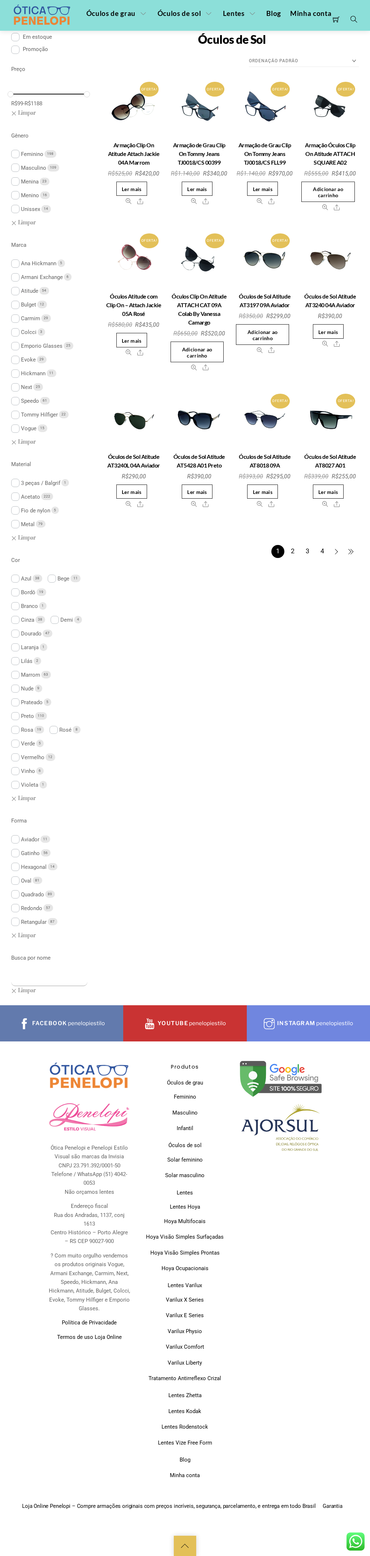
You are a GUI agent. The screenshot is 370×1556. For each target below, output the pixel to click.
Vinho (28, 771)
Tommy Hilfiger (39, 414)
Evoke (28, 359)
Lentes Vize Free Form (185, 1442)
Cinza (27, 620)
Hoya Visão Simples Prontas (185, 1253)
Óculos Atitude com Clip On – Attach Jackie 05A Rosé (134, 305)
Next (26, 387)
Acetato (30, 497)
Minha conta (310, 13)
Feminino (32, 154)
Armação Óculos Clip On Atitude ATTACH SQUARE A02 (330, 153)
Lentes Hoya (185, 1207)
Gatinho (30, 853)
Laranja (30, 647)
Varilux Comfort (185, 1347)
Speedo (30, 401)
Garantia (333, 1506)
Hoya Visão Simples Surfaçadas (185, 1237)
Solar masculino (185, 1175)
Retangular (34, 922)
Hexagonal (34, 867)
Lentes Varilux (185, 1285)
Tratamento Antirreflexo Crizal (185, 1378)
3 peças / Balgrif (40, 483)
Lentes (234, 13)
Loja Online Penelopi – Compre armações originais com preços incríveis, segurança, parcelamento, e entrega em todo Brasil (169, 1506)
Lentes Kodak (184, 1411)
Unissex (30, 209)
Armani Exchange (42, 277)
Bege (63, 578)
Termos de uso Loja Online (89, 1337)
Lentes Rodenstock (185, 1427)
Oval (26, 881)
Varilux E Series (185, 1315)
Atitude (29, 291)
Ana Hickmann (38, 263)
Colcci (28, 332)
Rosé (65, 730)
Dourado (31, 633)
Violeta (29, 785)
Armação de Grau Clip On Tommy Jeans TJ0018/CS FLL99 (264, 153)
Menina (30, 181)
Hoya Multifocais (185, 1221)
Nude (27, 688)
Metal (28, 524)
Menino (30, 195)
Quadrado (32, 894)
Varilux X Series (185, 1300)
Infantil (185, 1128)
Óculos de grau (110, 13)
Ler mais (131, 189)
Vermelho (32, 757)
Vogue (28, 428)
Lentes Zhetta (185, 1395)
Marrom (30, 675)
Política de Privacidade (89, 1322)
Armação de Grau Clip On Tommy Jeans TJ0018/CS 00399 (199, 153)
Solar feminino (185, 1160)
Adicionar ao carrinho (328, 192)
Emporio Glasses (42, 346)
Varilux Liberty (185, 1363)
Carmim (30, 318)
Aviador (30, 839)
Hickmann (33, 373)
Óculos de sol (179, 13)
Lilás (27, 661)
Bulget (28, 304)
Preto (27, 716)
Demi (66, 620)
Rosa (27, 730)
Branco (29, 606)
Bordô (28, 592)
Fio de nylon (35, 510)
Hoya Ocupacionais (185, 1268)
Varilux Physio (185, 1331)
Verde (28, 743)
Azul (26, 578)
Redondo (31, 908)
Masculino (33, 168)
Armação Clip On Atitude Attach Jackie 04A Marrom (134, 153)
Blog (273, 13)
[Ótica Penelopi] (42, 15)
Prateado (32, 702)
